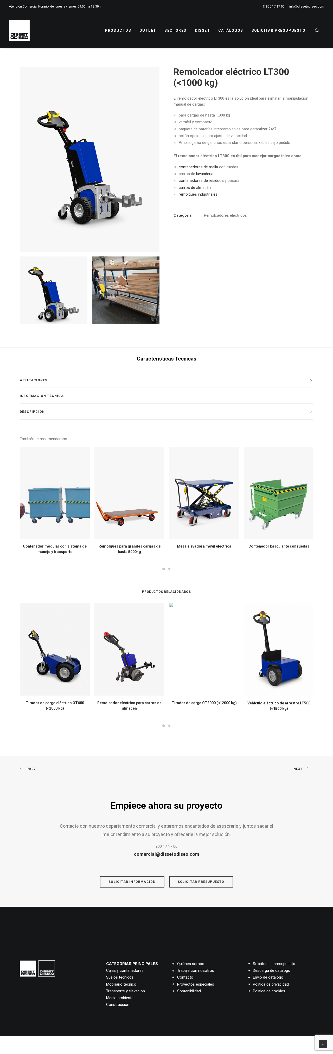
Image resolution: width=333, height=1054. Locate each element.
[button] (319, 30)
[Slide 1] (53, 290)
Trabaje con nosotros (195, 970)
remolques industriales (198, 194)
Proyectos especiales (195, 984)
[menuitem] (274, 6)
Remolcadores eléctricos (225, 215)
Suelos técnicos (120, 977)
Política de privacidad (271, 984)
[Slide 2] (126, 290)
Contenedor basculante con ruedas (278, 546)
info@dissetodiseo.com (306, 6)
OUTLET (147, 30)
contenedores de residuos (201, 180)
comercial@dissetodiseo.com (166, 854)
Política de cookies (269, 991)
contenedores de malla (198, 167)
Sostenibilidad (189, 991)
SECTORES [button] (175, 30)
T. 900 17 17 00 (274, 6)
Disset (202, 30)
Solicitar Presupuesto (278, 30)
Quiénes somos (190, 963)
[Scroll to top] (323, 1044)
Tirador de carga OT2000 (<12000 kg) (204, 703)
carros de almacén (195, 187)
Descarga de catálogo (271, 970)
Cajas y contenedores (125, 970)
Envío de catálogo (268, 977)
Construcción (117, 1004)
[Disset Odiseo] (19, 30)
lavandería (204, 173)
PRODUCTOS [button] (118, 30)
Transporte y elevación (125, 991)
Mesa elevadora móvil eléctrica (204, 546)
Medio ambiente (119, 997)
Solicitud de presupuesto (274, 963)
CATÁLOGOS (230, 30)
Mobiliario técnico (121, 984)
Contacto (185, 977)
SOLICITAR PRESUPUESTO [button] (201, 882)
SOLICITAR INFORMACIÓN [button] (132, 882)
